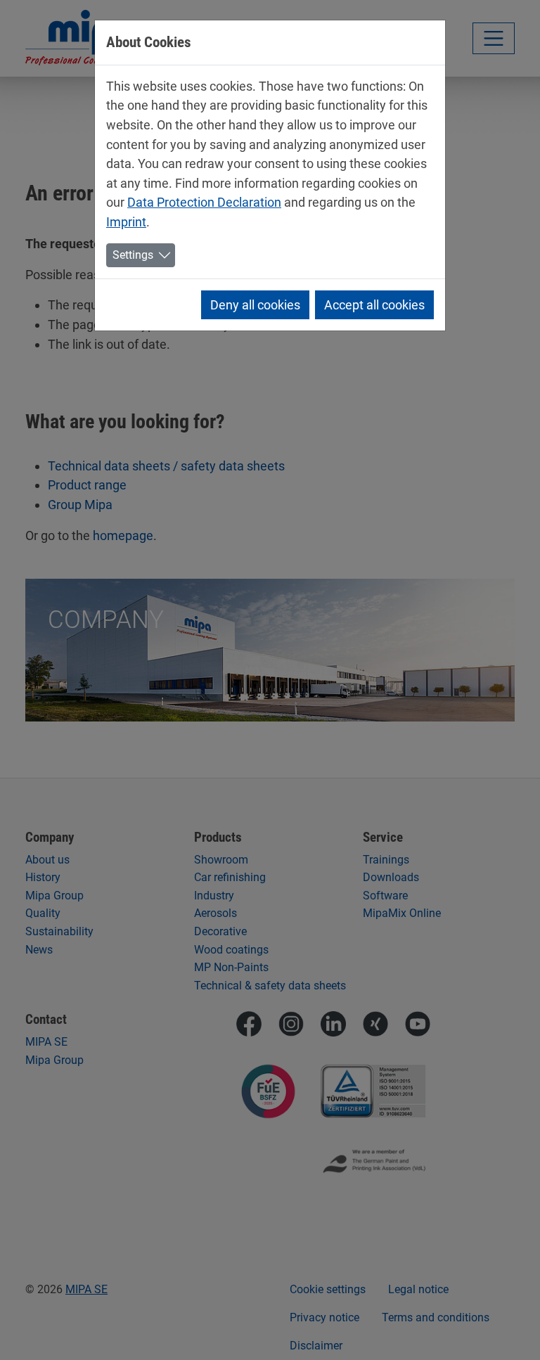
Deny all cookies (255, 304)
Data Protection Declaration (204, 202)
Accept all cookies (374, 304)
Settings (132, 255)
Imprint (126, 221)
